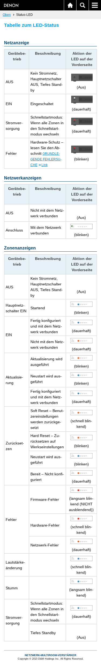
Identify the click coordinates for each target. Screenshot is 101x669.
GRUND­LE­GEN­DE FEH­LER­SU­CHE (45, 159)
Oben (7, 15)
